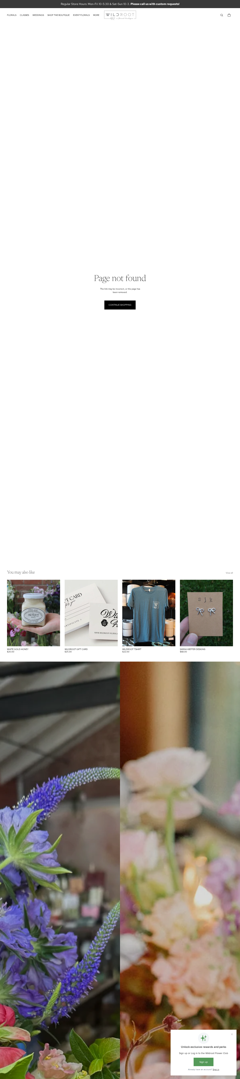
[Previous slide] (70, 613)
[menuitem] (96, 15)
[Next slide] (112, 613)
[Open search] (222, 15)
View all (229, 572)
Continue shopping (120, 305)
